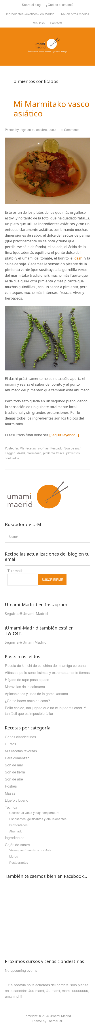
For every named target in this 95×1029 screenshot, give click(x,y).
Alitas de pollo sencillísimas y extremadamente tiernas (47, 672)
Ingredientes (14, 837)
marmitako (34, 453)
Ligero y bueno (16, 800)
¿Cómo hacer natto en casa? (27, 700)
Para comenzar (17, 757)
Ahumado (16, 831)
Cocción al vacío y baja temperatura (34, 812)
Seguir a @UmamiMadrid (25, 642)
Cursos (10, 743)
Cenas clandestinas (20, 736)
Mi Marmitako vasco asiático (51, 109)
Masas (10, 793)
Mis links (39, 22)
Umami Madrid (60, 1016)
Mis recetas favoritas (34, 448)
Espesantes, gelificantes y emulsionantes (37, 819)
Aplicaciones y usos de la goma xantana (36, 693)
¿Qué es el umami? (59, 4)
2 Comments (70, 129)
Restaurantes (18, 862)
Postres (11, 786)
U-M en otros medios (74, 13)
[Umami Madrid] (47, 50)
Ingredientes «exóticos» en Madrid (30, 13)
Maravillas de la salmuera (25, 686)
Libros (13, 856)
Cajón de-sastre (17, 844)
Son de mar (72, 448)
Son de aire (14, 779)
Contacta (56, 22)
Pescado (56, 448)
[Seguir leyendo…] (64, 435)
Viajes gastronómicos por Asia (30, 850)
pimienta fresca (54, 453)
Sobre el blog (31, 4)
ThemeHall (55, 1021)
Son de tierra (15, 772)
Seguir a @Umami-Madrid (26, 613)
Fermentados (18, 825)
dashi (79, 258)
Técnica (11, 807)
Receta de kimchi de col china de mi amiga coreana (45, 665)
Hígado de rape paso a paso (27, 679)
